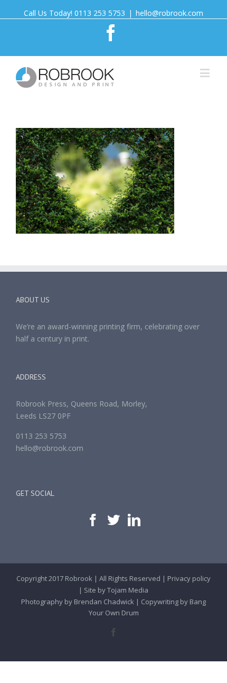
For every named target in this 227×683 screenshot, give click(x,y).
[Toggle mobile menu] (205, 72)
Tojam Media (127, 590)
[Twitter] (113, 520)
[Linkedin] (134, 520)
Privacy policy (189, 578)
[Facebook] (93, 520)
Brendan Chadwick (104, 601)
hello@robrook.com (169, 13)
